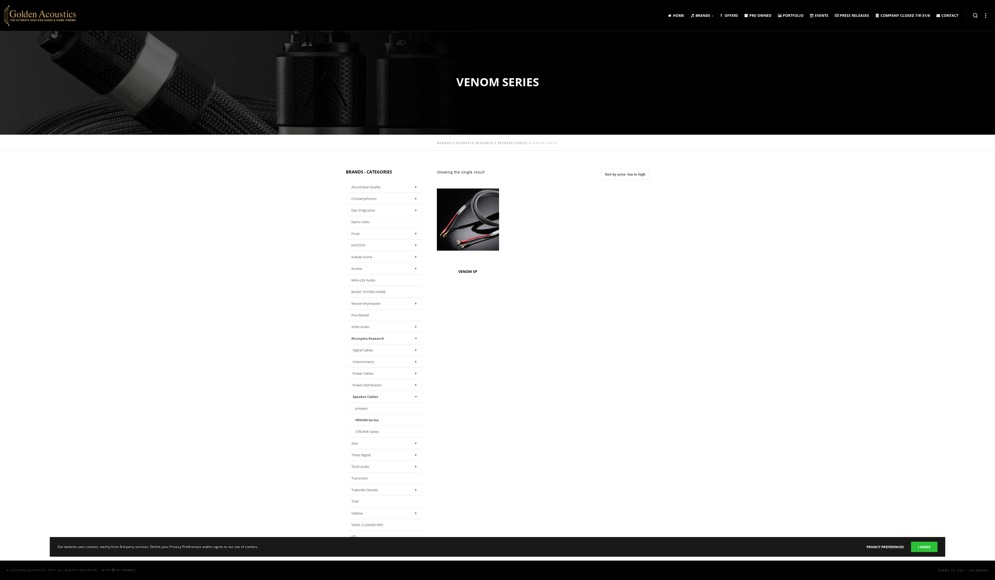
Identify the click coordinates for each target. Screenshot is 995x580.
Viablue (357, 513)
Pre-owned (360, 315)
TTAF (355, 501)
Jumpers (361, 408)
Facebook (979, 570)
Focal (355, 233)
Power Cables (363, 373)
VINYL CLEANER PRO (367, 525)
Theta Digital (361, 455)
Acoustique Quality (366, 187)
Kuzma (356, 268)
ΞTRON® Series (367, 431)
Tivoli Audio (360, 466)
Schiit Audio (360, 326)
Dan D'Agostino (363, 210)
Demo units (360, 222)
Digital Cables (363, 350)
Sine (354, 443)
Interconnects (363, 361)
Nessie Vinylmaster (366, 303)
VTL (354, 536)
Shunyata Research (367, 338)
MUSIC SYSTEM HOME (368, 291)
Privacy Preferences (885, 547)
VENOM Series (367, 420)
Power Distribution (367, 385)
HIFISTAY (358, 245)
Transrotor (359, 478)
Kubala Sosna (361, 257)
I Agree (924, 547)
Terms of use (951, 570)
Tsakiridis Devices (364, 490)
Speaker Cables (365, 396)
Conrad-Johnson (363, 198)
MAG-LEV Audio (363, 280)
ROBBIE (129, 570)
